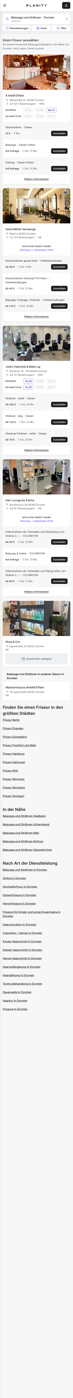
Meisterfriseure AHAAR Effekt (25, 687)
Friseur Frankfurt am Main (19, 745)
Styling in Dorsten (14, 878)
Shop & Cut (12, 641)
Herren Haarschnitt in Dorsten (22, 958)
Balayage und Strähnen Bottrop (23, 841)
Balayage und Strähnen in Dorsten (25, 869)
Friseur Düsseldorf (15, 736)
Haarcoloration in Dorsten (19, 924)
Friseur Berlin (11, 720)
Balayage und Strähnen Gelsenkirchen (27, 849)
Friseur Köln (10, 770)
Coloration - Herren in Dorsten (22, 933)
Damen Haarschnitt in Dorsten (22, 950)
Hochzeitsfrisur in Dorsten (20, 886)
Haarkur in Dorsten (15, 1000)
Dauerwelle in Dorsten (17, 992)
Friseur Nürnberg (14, 787)
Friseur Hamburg (13, 753)
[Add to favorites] (65, 59)
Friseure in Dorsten (15, 1009)
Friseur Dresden (13, 728)
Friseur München (14, 779)
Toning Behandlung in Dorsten (22, 983)
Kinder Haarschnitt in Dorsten (22, 941)
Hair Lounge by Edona (19, 500)
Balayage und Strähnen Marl (21, 833)
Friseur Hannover (14, 762)
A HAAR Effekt (14, 95)
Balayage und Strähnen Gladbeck (24, 816)
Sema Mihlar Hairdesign (20, 229)
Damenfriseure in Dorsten (19, 895)
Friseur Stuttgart (13, 796)
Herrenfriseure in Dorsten (19, 903)
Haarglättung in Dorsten (18, 975)
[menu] (5, 5)
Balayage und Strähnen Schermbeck (26, 824)
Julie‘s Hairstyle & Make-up (22, 366)
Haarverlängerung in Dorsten (21, 966)
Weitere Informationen (36, 179)
